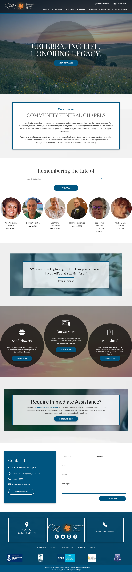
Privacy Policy (56, 570)
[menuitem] (47, 9)
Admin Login (76, 570)
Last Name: (99, 456)
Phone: (65, 474)
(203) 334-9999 (17, 479)
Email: (64, 465)
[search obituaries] (103, 179)
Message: (66, 483)
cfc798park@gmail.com (20, 484)
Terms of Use (66, 570)
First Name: (66, 456)
